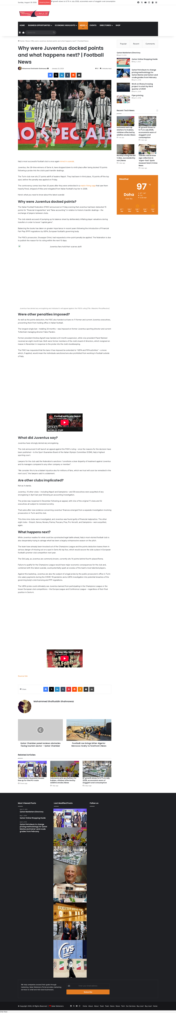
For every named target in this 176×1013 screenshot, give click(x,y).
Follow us (94, 803)
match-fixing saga (88, 185)
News (82, 25)
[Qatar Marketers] (34, 13)
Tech (123, 1006)
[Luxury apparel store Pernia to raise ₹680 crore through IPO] (70, 911)
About (90, 1006)
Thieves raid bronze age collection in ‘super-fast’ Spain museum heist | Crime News (148, 160)
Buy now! (140, 1006)
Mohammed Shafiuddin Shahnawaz (34, 68)
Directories (105, 25)
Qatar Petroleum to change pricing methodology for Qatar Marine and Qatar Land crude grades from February (145, 74)
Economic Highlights (65, 25)
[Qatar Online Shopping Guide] (123, 62)
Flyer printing (137, 95)
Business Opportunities (39, 25)
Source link (23, 676)
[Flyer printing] (123, 98)
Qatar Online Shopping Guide (145, 59)
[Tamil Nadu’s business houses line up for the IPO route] (32, 769)
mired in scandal (67, 161)
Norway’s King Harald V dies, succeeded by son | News (126, 158)
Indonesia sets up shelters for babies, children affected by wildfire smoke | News (63, 780)
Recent (136, 44)
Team (102, 1006)
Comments (150, 44)
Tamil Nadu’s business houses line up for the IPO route (31, 779)
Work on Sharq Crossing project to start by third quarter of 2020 (142, 86)
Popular (123, 44)
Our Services (131, 1006)
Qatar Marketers (57, 1006)
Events (93, 25)
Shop (118, 25)
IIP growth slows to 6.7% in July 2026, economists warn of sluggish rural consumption (83, 1)
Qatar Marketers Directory (128, 52)
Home (22, 25)
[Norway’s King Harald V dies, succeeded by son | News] (125, 149)
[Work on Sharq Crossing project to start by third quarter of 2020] (123, 87)
